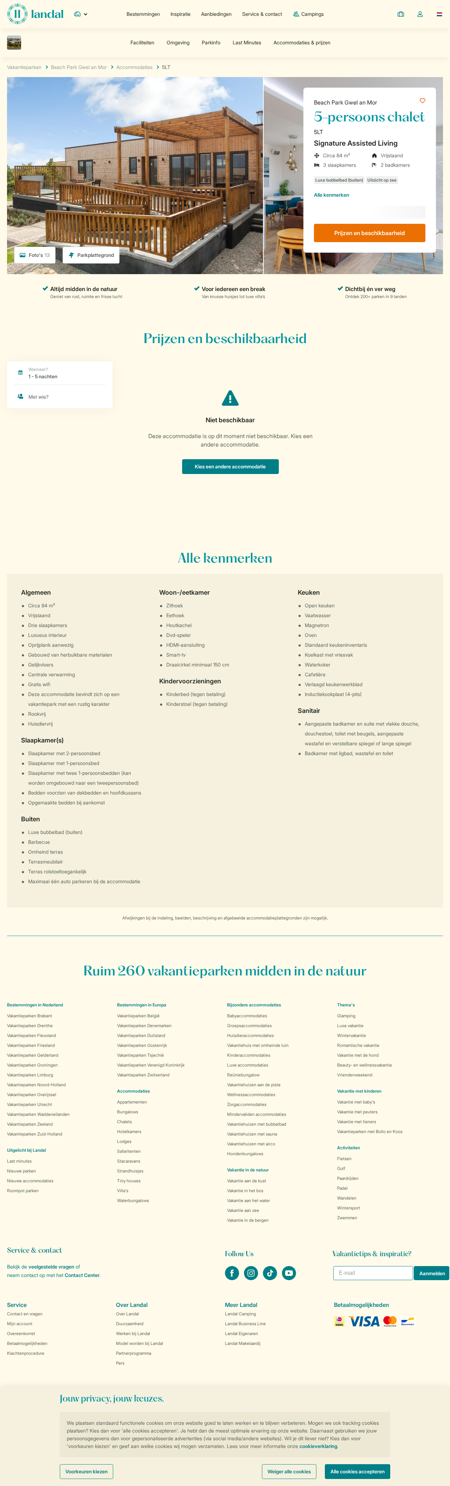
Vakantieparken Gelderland (32, 1055)
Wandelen (346, 1198)
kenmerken (331, 195)
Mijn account (19, 1323)
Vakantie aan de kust (246, 1180)
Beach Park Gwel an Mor (345, 102)
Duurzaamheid (129, 1323)
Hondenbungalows (245, 1153)
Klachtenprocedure (25, 1353)
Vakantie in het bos (245, 1190)
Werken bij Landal (133, 1333)
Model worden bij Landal (139, 1343)
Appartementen (132, 1102)
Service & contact (262, 14)
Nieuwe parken (21, 1171)
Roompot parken (23, 1190)
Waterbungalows (133, 1200)
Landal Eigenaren (241, 1333)
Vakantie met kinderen (359, 1091)
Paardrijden (348, 1178)
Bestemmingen (143, 14)
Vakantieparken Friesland (31, 1045)
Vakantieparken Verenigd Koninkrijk (151, 1065)
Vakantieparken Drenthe (30, 1025)
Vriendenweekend (354, 1074)
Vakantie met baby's (356, 1102)
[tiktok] (270, 1278)
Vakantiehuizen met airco (251, 1143)
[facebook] (232, 1278)
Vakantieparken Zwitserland (143, 1074)
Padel (342, 1188)
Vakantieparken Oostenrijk (142, 1045)
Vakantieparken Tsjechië (140, 1055)
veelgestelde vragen (51, 1267)
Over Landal (127, 1313)
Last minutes (19, 1161)
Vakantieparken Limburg (30, 1074)
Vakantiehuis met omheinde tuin (258, 1045)
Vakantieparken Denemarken (144, 1025)
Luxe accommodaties (247, 1065)
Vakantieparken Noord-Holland (36, 1084)
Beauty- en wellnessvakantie (364, 1065)
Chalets (124, 1121)
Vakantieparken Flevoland (31, 1035)
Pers (120, 1363)
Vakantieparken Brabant (29, 1015)
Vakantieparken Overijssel (31, 1094)
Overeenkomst (21, 1333)
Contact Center (82, 1275)
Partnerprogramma (133, 1353)
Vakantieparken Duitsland (141, 1035)
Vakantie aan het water (248, 1200)
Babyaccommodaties (247, 1015)
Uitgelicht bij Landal (26, 1150)
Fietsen (344, 1158)
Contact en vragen (25, 1313)
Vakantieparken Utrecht (29, 1104)
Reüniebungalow (243, 1074)
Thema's (346, 1004)
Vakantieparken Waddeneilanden (38, 1114)
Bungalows (127, 1111)
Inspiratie (181, 14)
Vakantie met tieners (356, 1121)
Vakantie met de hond (358, 1055)
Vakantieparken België (138, 1015)
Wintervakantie (351, 1035)
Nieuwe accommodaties (30, 1180)
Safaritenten (129, 1151)
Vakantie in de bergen (248, 1220)
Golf (341, 1168)
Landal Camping (240, 1313)
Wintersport (348, 1207)
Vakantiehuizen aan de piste (254, 1084)
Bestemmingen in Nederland (35, 1004)
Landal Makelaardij (243, 1343)
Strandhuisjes (130, 1171)
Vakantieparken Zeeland (30, 1124)
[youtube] (289, 1278)
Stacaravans (128, 1161)
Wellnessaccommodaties (251, 1094)
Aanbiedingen (216, 14)
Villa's (122, 1190)
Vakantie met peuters (357, 1111)
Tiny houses (129, 1180)
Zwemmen (347, 1217)
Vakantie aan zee (243, 1210)
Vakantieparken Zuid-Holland (34, 1134)
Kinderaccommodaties (248, 1055)
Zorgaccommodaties (246, 1104)
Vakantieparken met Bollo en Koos (370, 1131)
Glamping (346, 1015)
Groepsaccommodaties (249, 1025)
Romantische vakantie (358, 1045)
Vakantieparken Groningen (32, 1065)
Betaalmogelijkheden (27, 1343)
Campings (312, 14)
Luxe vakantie (350, 1025)
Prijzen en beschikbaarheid (369, 232)
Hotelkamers (129, 1131)
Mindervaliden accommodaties (256, 1114)
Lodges (124, 1141)
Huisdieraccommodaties (250, 1035)
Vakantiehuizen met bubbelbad (256, 1124)
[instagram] (251, 1278)
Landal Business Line (245, 1323)
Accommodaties (133, 1091)
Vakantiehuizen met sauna (252, 1134)
